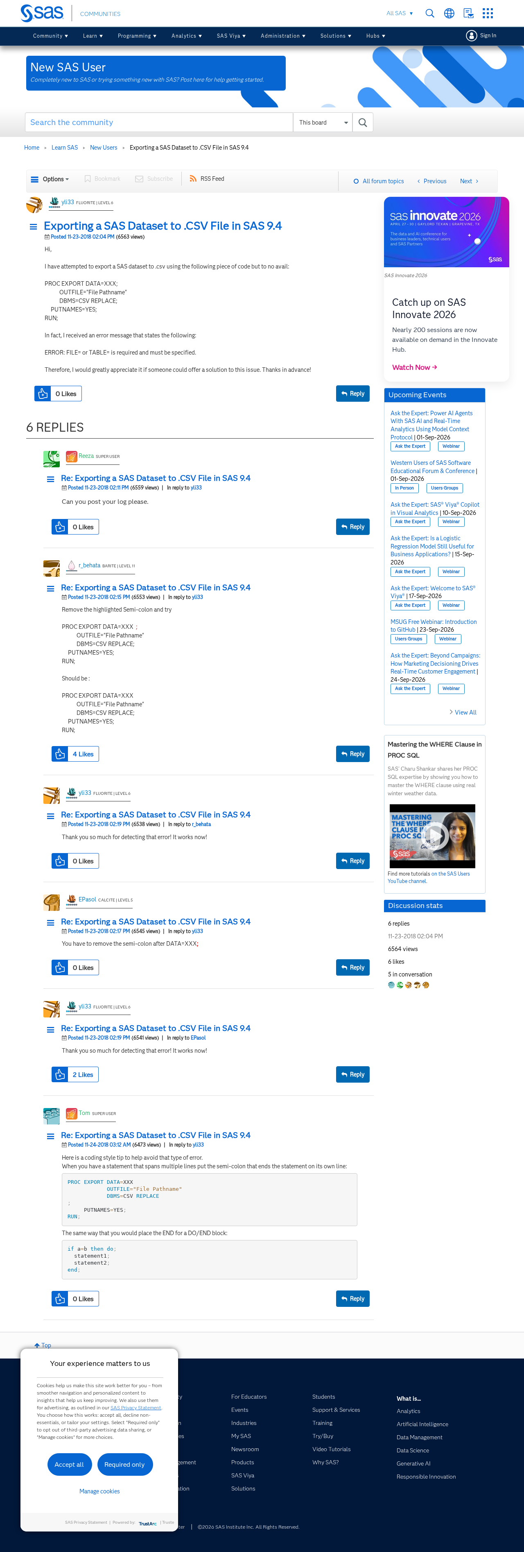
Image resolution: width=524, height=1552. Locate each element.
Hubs (373, 36)
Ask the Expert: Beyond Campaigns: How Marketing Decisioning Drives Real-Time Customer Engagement (436, 663)
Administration (280, 36)
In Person (404, 488)
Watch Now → (414, 367)
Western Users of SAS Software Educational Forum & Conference (432, 467)
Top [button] (46, 1345)
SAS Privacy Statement (136, 1407)
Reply (357, 393)
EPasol (87, 899)
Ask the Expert (410, 446)
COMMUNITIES (100, 14)
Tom (84, 1113)
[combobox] (199, 122)
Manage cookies (99, 1491)
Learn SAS (65, 147)
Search (430, 13)
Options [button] (53, 179)
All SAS (396, 13)
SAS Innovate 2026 (405, 275)
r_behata (89, 565)
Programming (134, 36)
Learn (90, 36)
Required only (124, 1464)
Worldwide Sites (449, 13)
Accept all (69, 1464)
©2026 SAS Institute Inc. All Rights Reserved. (249, 1527)
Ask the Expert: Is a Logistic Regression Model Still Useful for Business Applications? (432, 546)
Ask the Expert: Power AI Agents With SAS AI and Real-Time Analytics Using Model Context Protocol (432, 425)
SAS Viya (228, 36)
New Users (103, 147)
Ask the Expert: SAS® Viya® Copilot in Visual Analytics (435, 509)
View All (466, 712)
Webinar (451, 446)
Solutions (333, 36)
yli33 (67, 202)
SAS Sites (488, 13)
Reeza (86, 456)
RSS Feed (212, 178)
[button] (35, 227)
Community (48, 36)
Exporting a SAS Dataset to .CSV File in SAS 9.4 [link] (189, 147)
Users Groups (444, 488)
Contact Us (468, 13)
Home (31, 147)
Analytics (184, 36)
